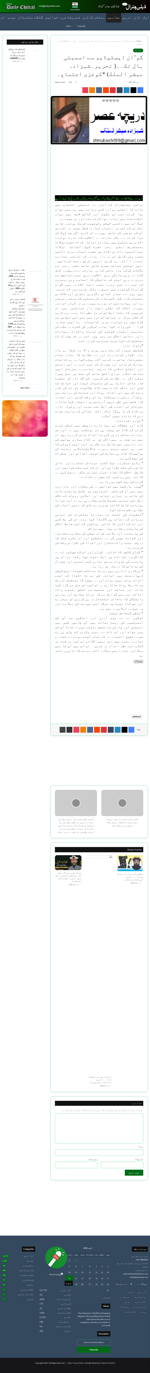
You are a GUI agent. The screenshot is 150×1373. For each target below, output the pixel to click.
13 (90, 1272)
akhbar (136, 716)
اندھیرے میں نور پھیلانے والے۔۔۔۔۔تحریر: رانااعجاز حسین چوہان (100, 1079)
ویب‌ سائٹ (93, 1159)
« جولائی (106, 1298)
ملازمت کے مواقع (139, 1307)
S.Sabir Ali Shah (106, 1363)
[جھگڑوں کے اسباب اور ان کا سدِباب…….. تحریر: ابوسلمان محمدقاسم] (130, 863)
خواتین (51, 17)
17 (108, 1278)
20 (90, 1278)
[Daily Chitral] (75, 6)
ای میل (139, 1159)
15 (76, 1272)
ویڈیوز (143, 1312)
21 (82, 1278)
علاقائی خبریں (140, 1302)
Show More (25, 388)
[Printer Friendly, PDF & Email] (138, 661)
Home (139, 41)
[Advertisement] (99, 169)
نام (140, 1147)
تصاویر (130, 1292)
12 (97, 1272)
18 (102, 1278)
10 (108, 1272)
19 (97, 1278)
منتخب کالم (124, 1307)
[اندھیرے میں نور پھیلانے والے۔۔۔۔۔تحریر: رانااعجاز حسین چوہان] (99, 964)
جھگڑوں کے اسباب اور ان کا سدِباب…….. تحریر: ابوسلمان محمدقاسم (130, 877)
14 (82, 1272)
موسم (11, 17)
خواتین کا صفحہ (139, 1297)
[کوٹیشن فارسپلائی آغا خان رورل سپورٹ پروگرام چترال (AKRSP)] (35, 157)
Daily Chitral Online (76, 1363)
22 (76, 1278)
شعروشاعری (70, 17)
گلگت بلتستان (30, 17)
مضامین (113, 17)
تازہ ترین (131, 17)
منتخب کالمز (93, 17)
